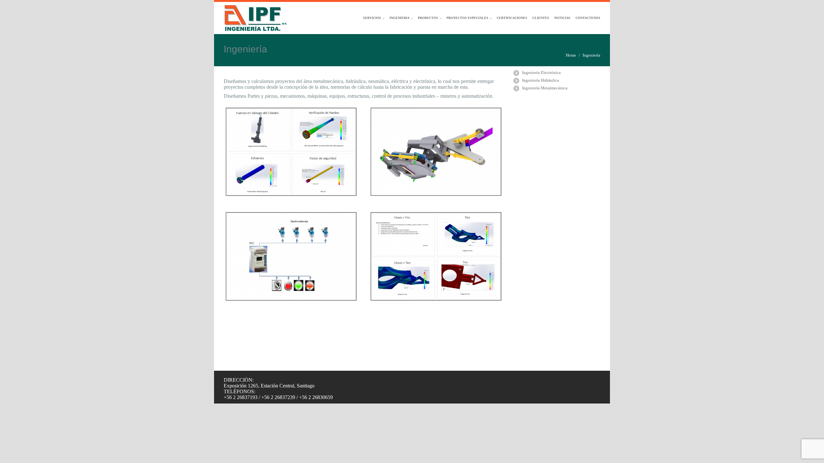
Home (571, 55)
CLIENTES (540, 18)
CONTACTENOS (588, 18)
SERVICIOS (372, 18)
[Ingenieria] (291, 152)
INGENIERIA (399, 18)
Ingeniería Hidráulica (540, 80)
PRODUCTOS (428, 18)
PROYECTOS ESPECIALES (467, 18)
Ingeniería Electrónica (541, 72)
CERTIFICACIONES (512, 18)
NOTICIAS (562, 18)
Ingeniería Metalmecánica (544, 88)
